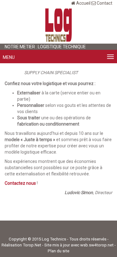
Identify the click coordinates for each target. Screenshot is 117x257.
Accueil (83, 3)
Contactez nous (20, 183)
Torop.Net (32, 245)
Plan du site (58, 251)
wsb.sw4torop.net (97, 245)
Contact (104, 3)
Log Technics (54, 239)
